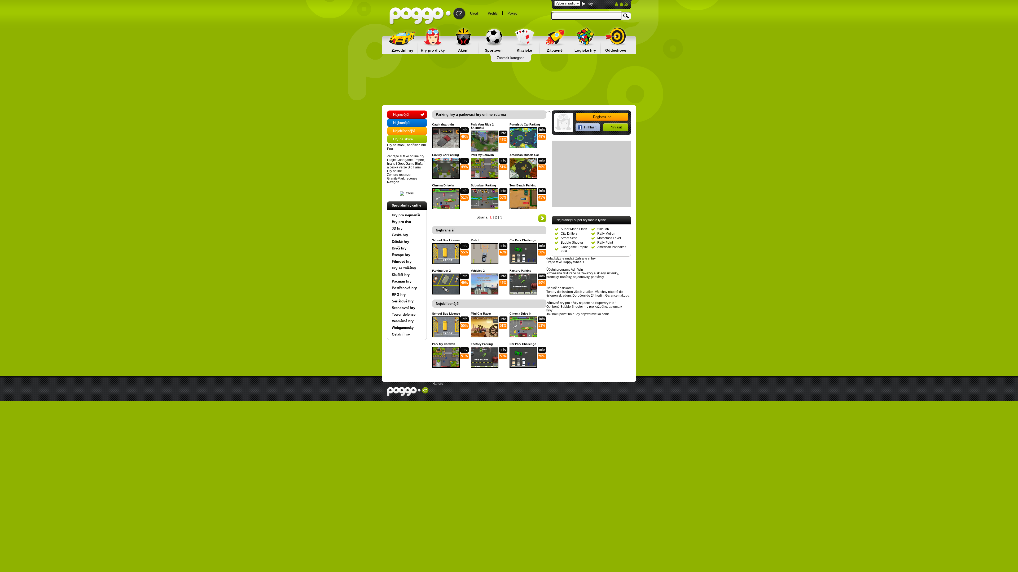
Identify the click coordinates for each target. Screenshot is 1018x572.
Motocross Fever (609, 238)
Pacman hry (401, 281)
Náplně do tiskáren (560, 288)
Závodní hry (402, 50)
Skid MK (603, 229)
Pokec (512, 13)
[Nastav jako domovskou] (622, 5)
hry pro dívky (569, 303)
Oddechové (615, 50)
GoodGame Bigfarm (412, 164)
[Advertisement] (509, 83)
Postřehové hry (404, 288)
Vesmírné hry (403, 321)
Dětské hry (400, 242)
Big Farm (414, 167)
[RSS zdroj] (626, 5)
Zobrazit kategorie (510, 58)
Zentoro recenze (399, 175)
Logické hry (585, 50)
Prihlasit (615, 127)
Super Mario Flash (574, 229)
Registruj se (602, 117)
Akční (463, 50)
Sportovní (494, 50)
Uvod (474, 13)
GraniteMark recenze (402, 178)
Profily (493, 13)
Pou (390, 149)
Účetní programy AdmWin (564, 269)
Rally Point (605, 242)
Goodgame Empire (410, 160)
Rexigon (393, 182)
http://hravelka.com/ (595, 314)
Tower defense (403, 314)
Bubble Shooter (572, 242)
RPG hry (399, 295)
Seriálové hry (403, 301)
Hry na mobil (396, 145)
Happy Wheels (573, 262)
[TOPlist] (407, 193)
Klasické (524, 50)
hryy (549, 310)
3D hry (397, 228)
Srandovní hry (403, 308)
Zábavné (555, 50)
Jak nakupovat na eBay (563, 314)
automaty (615, 307)
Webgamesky (403, 328)
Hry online (394, 171)
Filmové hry (401, 261)
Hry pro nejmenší (406, 215)
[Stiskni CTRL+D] (616, 5)
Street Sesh (569, 238)
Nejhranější (401, 123)
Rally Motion (606, 233)
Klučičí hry (401, 275)
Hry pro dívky (433, 50)
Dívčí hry (399, 248)
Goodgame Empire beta (574, 249)
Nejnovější (401, 115)
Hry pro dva (401, 222)
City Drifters (569, 233)
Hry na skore (403, 139)
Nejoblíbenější (404, 131)
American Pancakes (611, 247)
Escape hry (401, 255)
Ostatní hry (401, 334)
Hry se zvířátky (404, 268)
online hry (417, 156)
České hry (400, 235)
